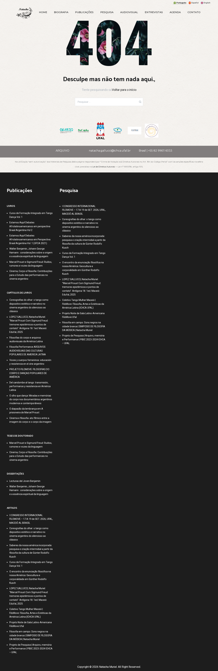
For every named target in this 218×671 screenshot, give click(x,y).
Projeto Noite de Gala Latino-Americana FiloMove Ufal (30, 624)
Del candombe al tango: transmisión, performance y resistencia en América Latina (30, 386)
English (207, 3)
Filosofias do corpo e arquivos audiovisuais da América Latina (26, 339)
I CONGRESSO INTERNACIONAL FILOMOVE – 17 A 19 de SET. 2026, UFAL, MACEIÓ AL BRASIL (31, 519)
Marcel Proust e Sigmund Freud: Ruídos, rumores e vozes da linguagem (30, 264)
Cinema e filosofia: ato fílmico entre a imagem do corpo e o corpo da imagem (30, 420)
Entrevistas (154, 12)
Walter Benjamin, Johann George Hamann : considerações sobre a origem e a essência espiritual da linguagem (30, 252)
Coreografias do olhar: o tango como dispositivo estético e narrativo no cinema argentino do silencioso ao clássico (28, 306)
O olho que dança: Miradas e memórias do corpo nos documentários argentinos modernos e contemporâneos (30, 399)
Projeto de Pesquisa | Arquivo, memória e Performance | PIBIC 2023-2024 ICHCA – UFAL (30, 648)
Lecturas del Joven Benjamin (24, 481)
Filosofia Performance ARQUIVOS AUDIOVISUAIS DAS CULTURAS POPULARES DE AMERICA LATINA (27, 350)
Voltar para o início (124, 90)
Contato (194, 12)
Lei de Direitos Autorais (103, 166)
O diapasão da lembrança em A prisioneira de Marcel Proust (26, 410)
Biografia (61, 12)
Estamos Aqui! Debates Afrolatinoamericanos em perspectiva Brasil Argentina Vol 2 (29, 226)
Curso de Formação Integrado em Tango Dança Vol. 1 (31, 215)
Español (195, 3)
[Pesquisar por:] (109, 102)
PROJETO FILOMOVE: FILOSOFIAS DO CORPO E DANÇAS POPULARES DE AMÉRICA (29, 373)
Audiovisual (129, 12)
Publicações (84, 12)
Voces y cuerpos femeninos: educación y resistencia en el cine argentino (30, 362)
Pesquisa (106, 12)
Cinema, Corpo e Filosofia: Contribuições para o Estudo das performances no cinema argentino (30, 275)
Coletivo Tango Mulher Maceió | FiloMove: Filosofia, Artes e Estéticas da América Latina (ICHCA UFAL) (30, 613)
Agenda (175, 12)
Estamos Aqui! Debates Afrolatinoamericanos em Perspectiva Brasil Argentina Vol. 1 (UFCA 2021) (29, 239)
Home (43, 12)
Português (181, 3)
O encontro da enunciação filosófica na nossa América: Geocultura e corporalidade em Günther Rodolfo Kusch (30, 577)
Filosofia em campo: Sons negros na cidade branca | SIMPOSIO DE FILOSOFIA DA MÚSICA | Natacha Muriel (30, 635)
